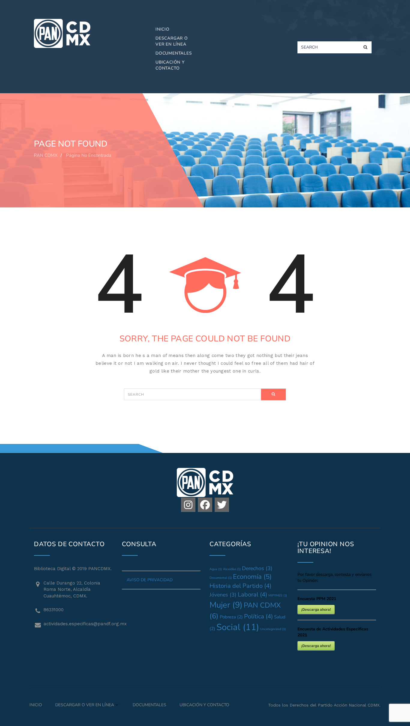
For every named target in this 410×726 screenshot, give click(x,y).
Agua (216, 569)
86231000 (54, 609)
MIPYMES (277, 595)
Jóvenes (223, 594)
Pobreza (231, 617)
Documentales (173, 53)
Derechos (257, 568)
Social (237, 627)
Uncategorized (273, 629)
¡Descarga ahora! (316, 609)
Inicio (162, 29)
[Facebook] (205, 505)
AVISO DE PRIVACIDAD (150, 580)
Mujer (226, 605)
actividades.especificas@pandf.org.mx (78, 623)
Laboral (252, 595)
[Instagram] (188, 505)
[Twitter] (222, 505)
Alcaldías (232, 569)
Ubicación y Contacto (170, 65)
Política (258, 616)
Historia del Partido (240, 586)
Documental (221, 578)
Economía (252, 576)
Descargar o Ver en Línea (171, 41)
